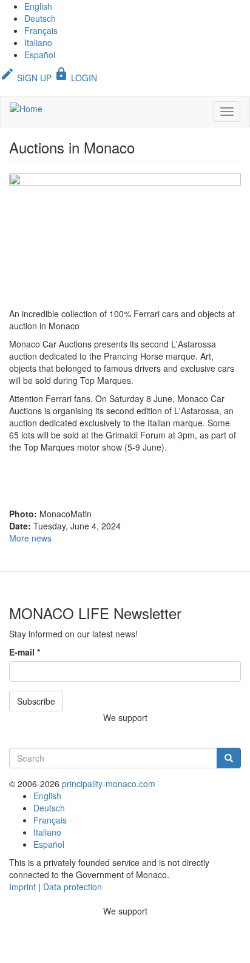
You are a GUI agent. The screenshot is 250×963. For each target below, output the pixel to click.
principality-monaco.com (108, 783)
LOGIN (75, 78)
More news (30, 538)
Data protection (72, 887)
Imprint (22, 887)
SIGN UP (26, 78)
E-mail (24, 652)
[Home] (26, 108)
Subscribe (36, 701)
